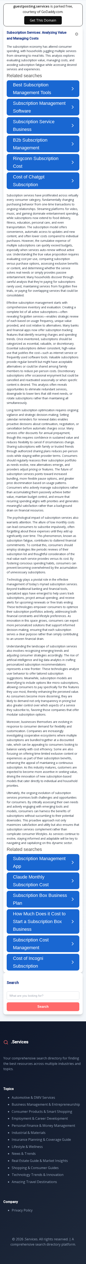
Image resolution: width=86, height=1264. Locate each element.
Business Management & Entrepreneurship (46, 1104)
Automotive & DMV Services (33, 1097)
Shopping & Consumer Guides (35, 1167)
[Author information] (76, 34)
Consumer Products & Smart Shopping (42, 1111)
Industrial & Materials (29, 1132)
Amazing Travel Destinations (34, 1181)
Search (43, 1006)
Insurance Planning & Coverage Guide (41, 1139)
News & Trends (24, 1153)
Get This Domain (43, 20)
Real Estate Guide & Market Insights (40, 1160)
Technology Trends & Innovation (37, 1174)
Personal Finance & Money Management (43, 1125)
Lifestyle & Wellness (27, 1146)
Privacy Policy (22, 1210)
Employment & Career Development (40, 1118)
